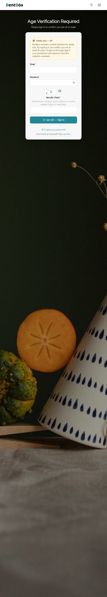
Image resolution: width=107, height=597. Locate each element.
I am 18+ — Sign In (55, 120)
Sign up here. (65, 134)
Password (34, 77)
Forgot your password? (55, 129)
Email (33, 64)
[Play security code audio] (59, 91)
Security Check (53, 97)
